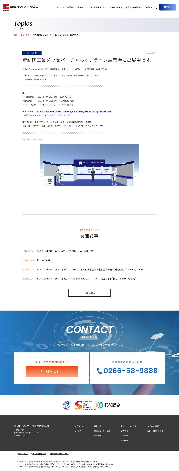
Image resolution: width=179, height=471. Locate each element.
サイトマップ (23, 453)
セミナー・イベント (129, 426)
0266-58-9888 (22, 435)
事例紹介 (97, 435)
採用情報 (124, 435)
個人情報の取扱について (59, 453)
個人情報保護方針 (39, 453)
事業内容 (71, 7)
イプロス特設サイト (155, 426)
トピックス (25, 35)
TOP (15, 35)
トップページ (78, 426)
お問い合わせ (167, 7)
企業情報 (127, 7)
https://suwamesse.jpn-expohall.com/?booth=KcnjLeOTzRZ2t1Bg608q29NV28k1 (74, 111)
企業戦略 (124, 440)
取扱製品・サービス (102, 431)
